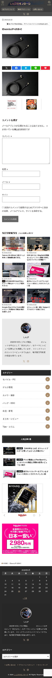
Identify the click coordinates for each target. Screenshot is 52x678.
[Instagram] (28, 14)
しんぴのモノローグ (21, 674)
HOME (5, 563)
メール (6, 181)
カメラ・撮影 (9, 395)
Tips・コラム (9, 426)
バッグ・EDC (9, 402)
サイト (5, 194)
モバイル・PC (9, 379)
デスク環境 (8, 387)
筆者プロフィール (24, 9)
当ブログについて (8, 9)
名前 (5, 169)
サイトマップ (43, 665)
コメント (7, 136)
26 (19, 591)
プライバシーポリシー (27, 665)
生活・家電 (8, 410)
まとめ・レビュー (11, 418)
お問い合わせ (37, 9)
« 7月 (25, 598)
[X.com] (24, 14)
